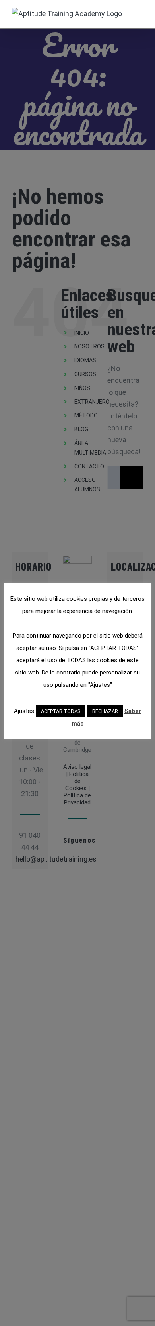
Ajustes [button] (24, 711)
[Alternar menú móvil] (140, 12)
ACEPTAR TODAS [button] (61, 711)
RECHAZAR (105, 711)
